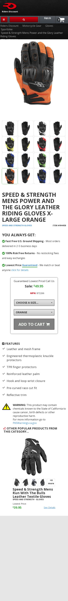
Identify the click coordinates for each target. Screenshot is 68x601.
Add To (32, 324)
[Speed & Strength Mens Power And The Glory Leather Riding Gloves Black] (9, 128)
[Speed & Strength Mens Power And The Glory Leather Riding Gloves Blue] (9, 160)
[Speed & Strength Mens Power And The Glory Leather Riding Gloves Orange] (34, 80)
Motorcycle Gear (31, 25)
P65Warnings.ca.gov (25, 423)
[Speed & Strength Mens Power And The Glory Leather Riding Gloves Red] (41, 144)
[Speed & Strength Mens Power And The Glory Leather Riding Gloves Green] (41, 160)
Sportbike (6, 29)
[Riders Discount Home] (8, 6)
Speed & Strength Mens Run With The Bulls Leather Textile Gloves (33, 493)
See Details (49, 507)
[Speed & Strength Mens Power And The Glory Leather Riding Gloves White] (41, 128)
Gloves (49, 25)
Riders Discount (9, 25)
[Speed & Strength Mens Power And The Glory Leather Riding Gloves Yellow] (9, 144)
